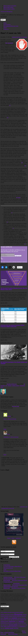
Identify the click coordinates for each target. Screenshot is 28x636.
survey (23, 624)
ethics (2, 619)
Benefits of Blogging (12, 384)
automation (7, 614)
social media (13, 625)
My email (3, 552)
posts (16, 623)
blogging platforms (17, 616)
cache (5, 569)
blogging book (15, 406)
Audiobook (18, 538)
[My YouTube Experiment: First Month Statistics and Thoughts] (14, 359)
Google (8, 619)
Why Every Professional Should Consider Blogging (14, 577)
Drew (8, 434)
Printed (9, 538)
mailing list (23, 619)
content (14, 618)
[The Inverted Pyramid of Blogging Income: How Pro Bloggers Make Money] (14, 285)
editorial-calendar (21, 618)
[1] (10, 105)
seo (8, 624)
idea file (12, 619)
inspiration (17, 619)
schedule (5, 624)
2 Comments (24, 37)
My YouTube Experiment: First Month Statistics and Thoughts (15, 585)
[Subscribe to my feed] (14, 544)
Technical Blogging (6, 11)
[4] (25, 165)
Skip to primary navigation (10, 5)
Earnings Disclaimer (9, 632)
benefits (12, 614)
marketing (12, 621)
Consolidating (7, 565)
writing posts (9, 628)
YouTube (16, 628)
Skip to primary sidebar (9, 9)
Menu (4, 19)
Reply (5, 429)
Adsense (10, 385)
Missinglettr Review (8, 568)
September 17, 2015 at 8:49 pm (11, 437)
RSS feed (24, 623)
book (6, 618)
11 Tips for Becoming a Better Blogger (13, 566)
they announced (9, 43)
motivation (9, 623)
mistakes (21, 621)
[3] (22, 162)
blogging (18, 614)
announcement (15, 612)
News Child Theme (13, 634)
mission (17, 621)
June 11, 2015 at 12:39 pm (10, 419)
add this (2, 612)
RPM (2, 387)
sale (1, 624)
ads (6, 385)
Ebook (13, 538)
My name (3, 550)
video (2, 626)
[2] (7, 117)
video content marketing (10, 626)
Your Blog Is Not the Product (18, 588)
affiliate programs (8, 612)
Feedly (5, 619)
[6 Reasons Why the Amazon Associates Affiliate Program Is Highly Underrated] (14, 322)
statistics (20, 624)
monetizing (22, 385)
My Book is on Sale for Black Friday (12, 571)
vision (18, 626)
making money (15, 385)
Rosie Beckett (7, 580)
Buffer (9, 618)
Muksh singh (7, 588)
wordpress (22, 626)
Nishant (9, 416)
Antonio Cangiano (8, 577)
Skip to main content (8, 7)
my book (18, 197)
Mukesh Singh (7, 585)
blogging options (8, 616)
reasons (19, 623)
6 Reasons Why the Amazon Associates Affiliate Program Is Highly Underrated (12, 325)
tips (26, 624)
